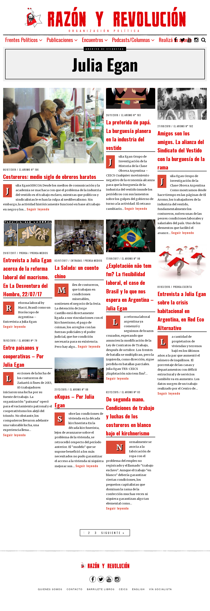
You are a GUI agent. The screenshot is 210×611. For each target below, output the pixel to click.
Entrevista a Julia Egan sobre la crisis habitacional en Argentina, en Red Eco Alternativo (182, 311)
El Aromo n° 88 (79, 389)
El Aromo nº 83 (131, 392)
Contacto (75, 589)
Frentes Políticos (21, 40)
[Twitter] (182, 40)
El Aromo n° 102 (183, 126)
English (138, 589)
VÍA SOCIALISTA (160, 589)
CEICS (123, 589)
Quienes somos (50, 589)
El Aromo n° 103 (131, 115)
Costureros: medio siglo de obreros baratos (49, 176)
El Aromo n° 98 (131, 258)
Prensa (23, 253)
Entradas (76, 260)
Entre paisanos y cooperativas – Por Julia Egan (23, 355)
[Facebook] (175, 40)
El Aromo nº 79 (28, 340)
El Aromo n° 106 (29, 169)
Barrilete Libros (101, 589)
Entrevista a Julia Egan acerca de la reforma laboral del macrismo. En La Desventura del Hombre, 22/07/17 (27, 277)
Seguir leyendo (38, 209)
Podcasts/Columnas (131, 40)
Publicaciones (60, 40)
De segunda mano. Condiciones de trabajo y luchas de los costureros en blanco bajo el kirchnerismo (130, 416)
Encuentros (92, 40)
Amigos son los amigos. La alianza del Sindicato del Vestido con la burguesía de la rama (181, 150)
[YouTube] (189, 40)
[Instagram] (196, 40)
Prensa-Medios (39, 253)
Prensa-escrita (182, 286)
